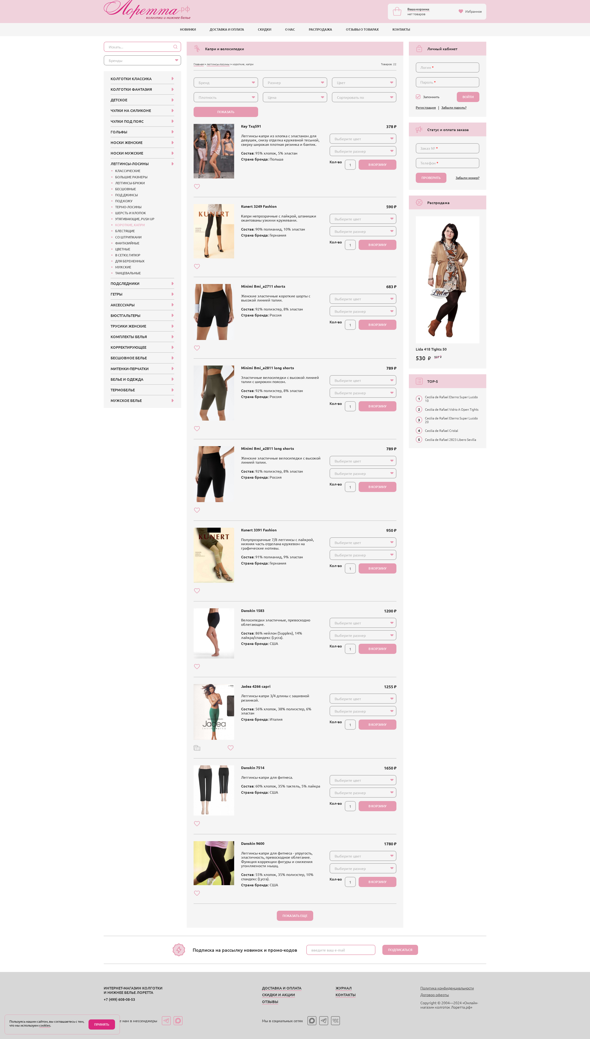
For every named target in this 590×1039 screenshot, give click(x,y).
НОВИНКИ (188, 29)
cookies (44, 1025)
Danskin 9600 (252, 843)
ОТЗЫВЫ (270, 1001)
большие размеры (131, 177)
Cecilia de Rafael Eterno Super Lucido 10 (451, 399)
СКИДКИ (264, 29)
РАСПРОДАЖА (320, 29)
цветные (122, 249)
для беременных (130, 261)
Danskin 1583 (252, 610)
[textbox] (221, 82)
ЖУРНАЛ (344, 987)
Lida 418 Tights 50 (431, 348)
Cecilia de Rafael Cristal (441, 430)
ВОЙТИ (468, 97)
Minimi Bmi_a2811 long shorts (267, 367)
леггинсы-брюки (130, 183)
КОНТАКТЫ (401, 29)
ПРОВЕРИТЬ (431, 178)
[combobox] (226, 82)
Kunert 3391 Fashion (259, 529)
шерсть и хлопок (130, 213)
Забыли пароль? (453, 108)
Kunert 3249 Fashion (259, 206)
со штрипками (128, 237)
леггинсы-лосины (218, 64)
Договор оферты (434, 994)
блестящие (125, 231)
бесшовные (125, 189)
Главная (199, 64)
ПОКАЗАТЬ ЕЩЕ (295, 915)
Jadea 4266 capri (256, 686)
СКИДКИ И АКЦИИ (278, 994)
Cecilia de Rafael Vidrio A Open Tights (451, 409)
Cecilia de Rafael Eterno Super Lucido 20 (451, 420)
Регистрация (426, 108)
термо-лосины (128, 207)
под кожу (123, 201)
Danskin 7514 (252, 767)
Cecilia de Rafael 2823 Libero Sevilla (450, 439)
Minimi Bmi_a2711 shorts (263, 286)
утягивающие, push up (134, 219)
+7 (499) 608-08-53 (119, 999)
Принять (101, 1024)
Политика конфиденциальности (447, 987)
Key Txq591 (251, 126)
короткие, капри (130, 225)
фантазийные (127, 243)
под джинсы (126, 195)
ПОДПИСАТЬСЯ (400, 950)
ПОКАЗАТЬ (225, 112)
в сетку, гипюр (127, 255)
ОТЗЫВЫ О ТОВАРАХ (362, 29)
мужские (123, 267)
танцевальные (128, 273)
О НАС (290, 29)
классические (127, 171)
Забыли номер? (467, 178)
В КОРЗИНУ (377, 164)
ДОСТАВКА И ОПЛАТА (227, 29)
